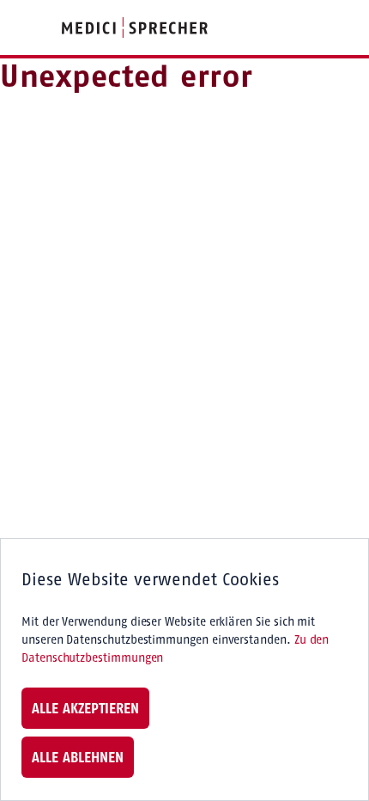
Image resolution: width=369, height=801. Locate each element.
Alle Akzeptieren (85, 708)
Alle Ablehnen (78, 757)
